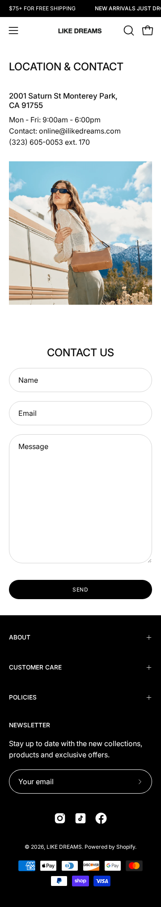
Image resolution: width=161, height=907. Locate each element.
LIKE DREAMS (64, 846)
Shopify (125, 846)
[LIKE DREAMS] (80, 31)
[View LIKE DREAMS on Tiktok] (80, 818)
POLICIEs (23, 697)
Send (80, 589)
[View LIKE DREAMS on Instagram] (60, 818)
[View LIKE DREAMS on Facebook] (101, 818)
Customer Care (35, 667)
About (19, 637)
